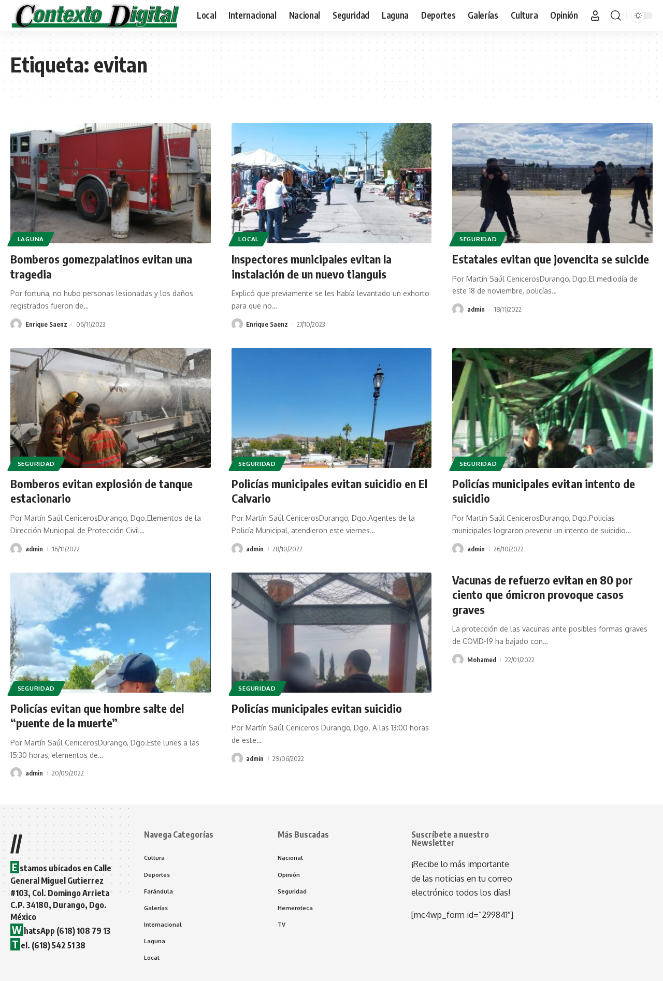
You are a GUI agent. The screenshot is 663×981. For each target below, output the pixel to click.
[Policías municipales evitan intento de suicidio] (552, 408)
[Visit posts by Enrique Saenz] (16, 324)
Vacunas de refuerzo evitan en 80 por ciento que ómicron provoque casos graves (542, 595)
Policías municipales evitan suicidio (317, 708)
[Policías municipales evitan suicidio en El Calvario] (332, 408)
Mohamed (481, 659)
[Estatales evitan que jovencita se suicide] (552, 183)
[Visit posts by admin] (458, 309)
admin (476, 309)
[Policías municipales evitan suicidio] (332, 633)
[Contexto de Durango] (95, 15)
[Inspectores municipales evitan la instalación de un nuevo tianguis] (332, 183)
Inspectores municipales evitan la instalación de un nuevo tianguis (312, 266)
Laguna (31, 239)
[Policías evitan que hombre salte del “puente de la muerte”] (110, 633)
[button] (595, 15)
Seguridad (478, 239)
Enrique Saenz (46, 324)
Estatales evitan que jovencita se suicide (550, 259)
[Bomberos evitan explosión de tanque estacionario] (110, 408)
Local (248, 239)
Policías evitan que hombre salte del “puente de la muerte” (97, 715)
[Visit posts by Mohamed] (458, 659)
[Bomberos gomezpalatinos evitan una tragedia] (110, 183)
